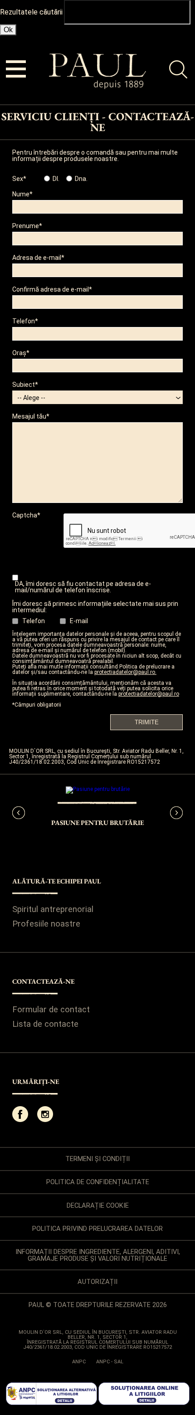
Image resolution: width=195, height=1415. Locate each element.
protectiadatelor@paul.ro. (125, 672)
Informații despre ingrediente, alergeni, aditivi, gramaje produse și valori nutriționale (97, 1255)
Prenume (25, 226)
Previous (18, 812)
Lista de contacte (45, 1024)
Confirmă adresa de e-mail (50, 289)
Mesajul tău (29, 416)
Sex (17, 179)
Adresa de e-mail (36, 257)
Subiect (23, 384)
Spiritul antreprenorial (52, 909)
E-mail (79, 621)
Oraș (19, 353)
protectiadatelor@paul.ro (148, 694)
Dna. (81, 179)
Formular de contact (51, 1010)
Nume (20, 194)
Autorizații (97, 1282)
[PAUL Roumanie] (97, 87)
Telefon (23, 321)
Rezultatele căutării (31, 12)
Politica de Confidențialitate (97, 1182)
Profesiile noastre (46, 924)
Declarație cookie (98, 1205)
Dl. (56, 179)
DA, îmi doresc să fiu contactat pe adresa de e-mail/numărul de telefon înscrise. (83, 587)
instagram (45, 1114)
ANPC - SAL (109, 1361)
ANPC (79, 1361)
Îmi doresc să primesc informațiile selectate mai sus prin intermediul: (95, 607)
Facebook (20, 1114)
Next (176, 812)
